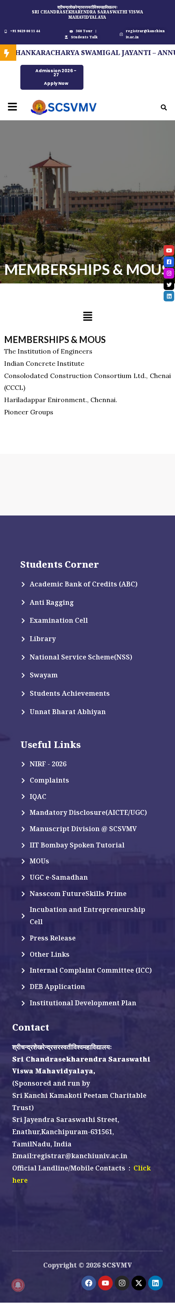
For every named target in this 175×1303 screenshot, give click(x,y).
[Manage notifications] (17, 1285)
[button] (12, 107)
